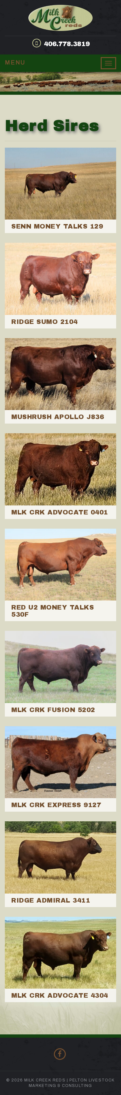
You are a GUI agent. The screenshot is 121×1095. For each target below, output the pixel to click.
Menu (15, 62)
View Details (60, 190)
